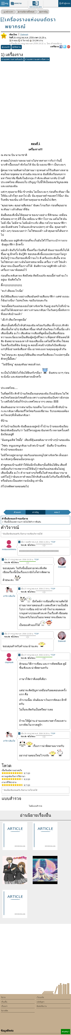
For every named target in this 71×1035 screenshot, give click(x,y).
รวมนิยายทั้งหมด (27, 12)
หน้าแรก (9, 12)
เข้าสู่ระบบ (65, 3)
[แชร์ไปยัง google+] (68, 46)
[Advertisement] (35, 98)
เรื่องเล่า (4, 1006)
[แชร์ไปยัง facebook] (61, 46)
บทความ (18, 3)
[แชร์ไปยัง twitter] (65, 46)
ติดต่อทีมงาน (42, 1006)
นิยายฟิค (4, 1011)
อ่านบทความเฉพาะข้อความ (37, 59)
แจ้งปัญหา (40, 1002)
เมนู (6, 3)
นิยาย (3, 997)
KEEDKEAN (36, 7)
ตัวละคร (17, 512)
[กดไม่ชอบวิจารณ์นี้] (31, 545)
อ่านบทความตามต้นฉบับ (12, 59)
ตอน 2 (57, 512)
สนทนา (65, 1031)
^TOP (53, 542)
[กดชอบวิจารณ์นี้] (23, 545)
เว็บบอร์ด (40, 997)
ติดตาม (17, 47)
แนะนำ (7, 47)
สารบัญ (44, 12)
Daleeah (24, 34)
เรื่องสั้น (4, 1002)
